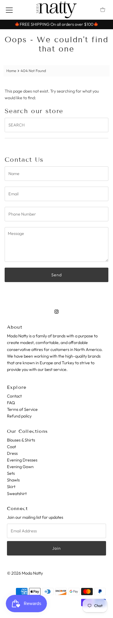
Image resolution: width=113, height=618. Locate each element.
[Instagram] (56, 311)
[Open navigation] (9, 10)
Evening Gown (20, 466)
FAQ (11, 402)
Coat (11, 446)
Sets (11, 473)
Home (11, 70)
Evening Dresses (22, 460)
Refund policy (19, 416)
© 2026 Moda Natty (25, 573)
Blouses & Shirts (21, 440)
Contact (14, 396)
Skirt (11, 486)
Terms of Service (22, 409)
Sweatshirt (17, 493)
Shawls (13, 480)
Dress (12, 453)
